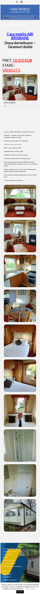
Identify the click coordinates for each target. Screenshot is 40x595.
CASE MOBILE (20, 9)
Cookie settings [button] (31, 589)
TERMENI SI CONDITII (9, 580)
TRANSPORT (6, 577)
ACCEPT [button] (20, 592)
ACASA (4, 571)
